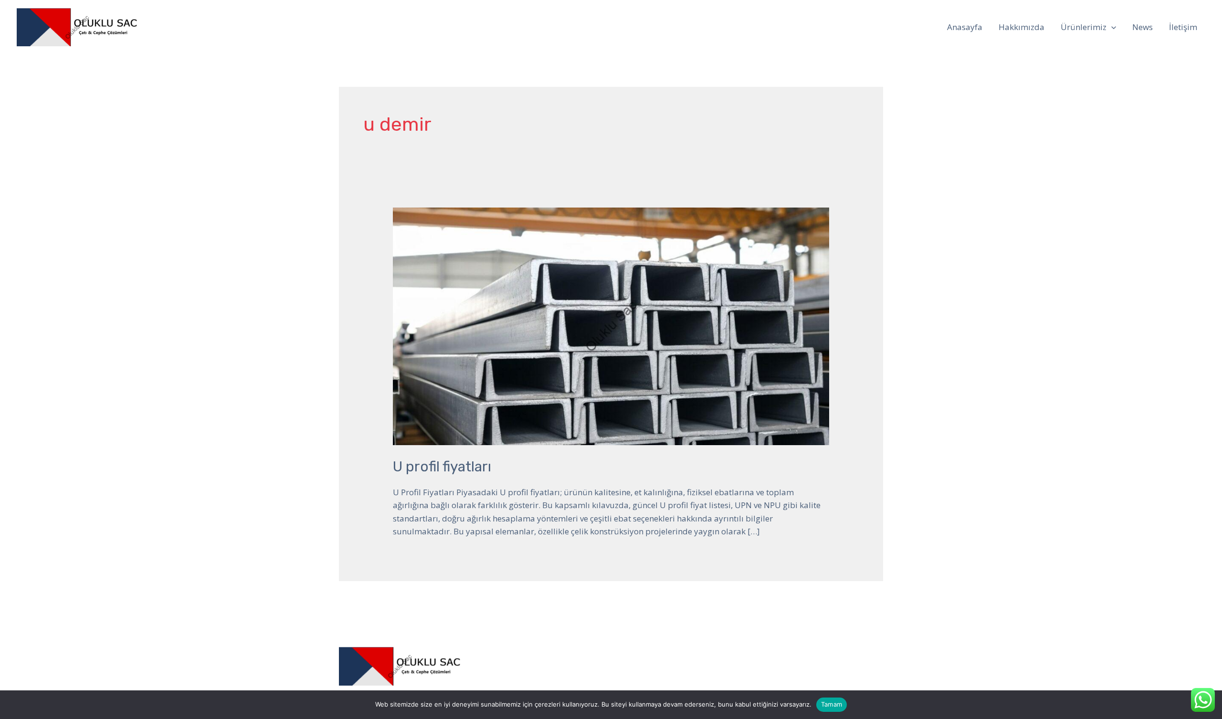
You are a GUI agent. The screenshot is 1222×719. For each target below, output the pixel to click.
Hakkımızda (1021, 26)
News (1142, 26)
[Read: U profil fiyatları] (611, 325)
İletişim (1183, 26)
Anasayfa (964, 26)
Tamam (831, 704)
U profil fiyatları (442, 466)
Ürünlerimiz (1083, 26)
